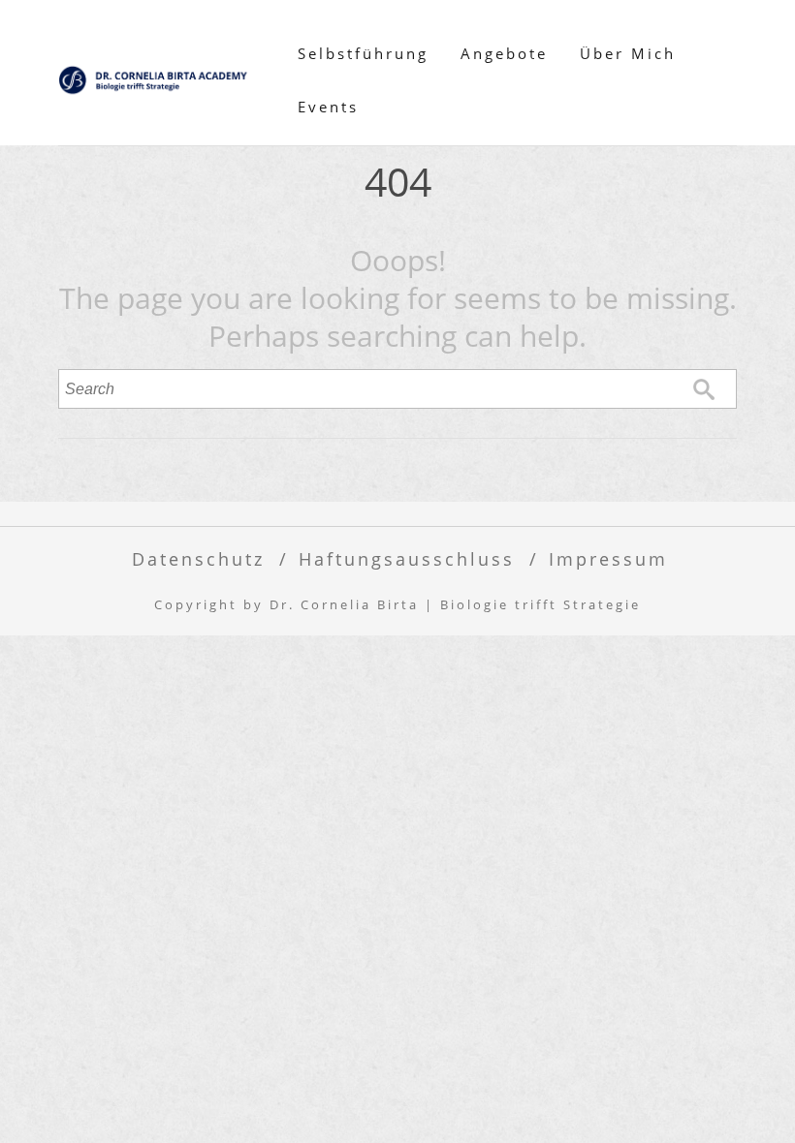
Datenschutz (198, 558)
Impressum (608, 558)
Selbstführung (363, 53)
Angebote (504, 53)
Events (328, 106)
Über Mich (628, 53)
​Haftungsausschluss (407, 558)
